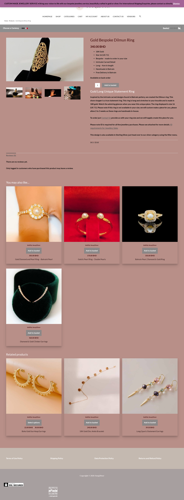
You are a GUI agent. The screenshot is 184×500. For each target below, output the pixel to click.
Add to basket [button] (34, 250)
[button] (140, 16)
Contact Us (106, 118)
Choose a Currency (11, 28)
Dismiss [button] (176, 3)
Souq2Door (36, 245)
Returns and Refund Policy (150, 458)
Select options (34, 422)
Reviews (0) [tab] (11, 155)
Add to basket (110, 85)
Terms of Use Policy (14, 458)
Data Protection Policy (104, 458)
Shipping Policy (56, 458)
